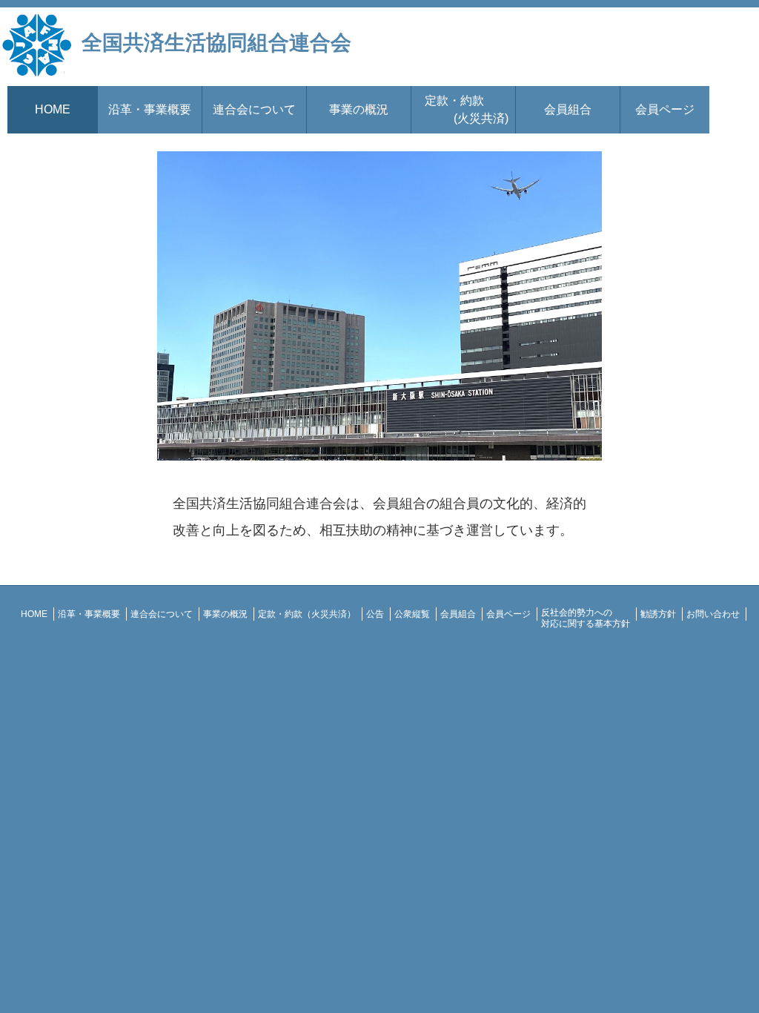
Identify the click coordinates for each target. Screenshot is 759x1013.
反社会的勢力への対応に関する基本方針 (585, 617)
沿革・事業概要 (149, 109)
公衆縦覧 (412, 614)
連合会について (254, 109)
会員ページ (665, 109)
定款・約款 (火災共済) (463, 109)
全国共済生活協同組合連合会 (216, 42)
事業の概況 (358, 109)
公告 (375, 614)
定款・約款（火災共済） (307, 614)
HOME (52, 109)
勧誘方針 (658, 614)
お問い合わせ (713, 614)
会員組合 (567, 109)
